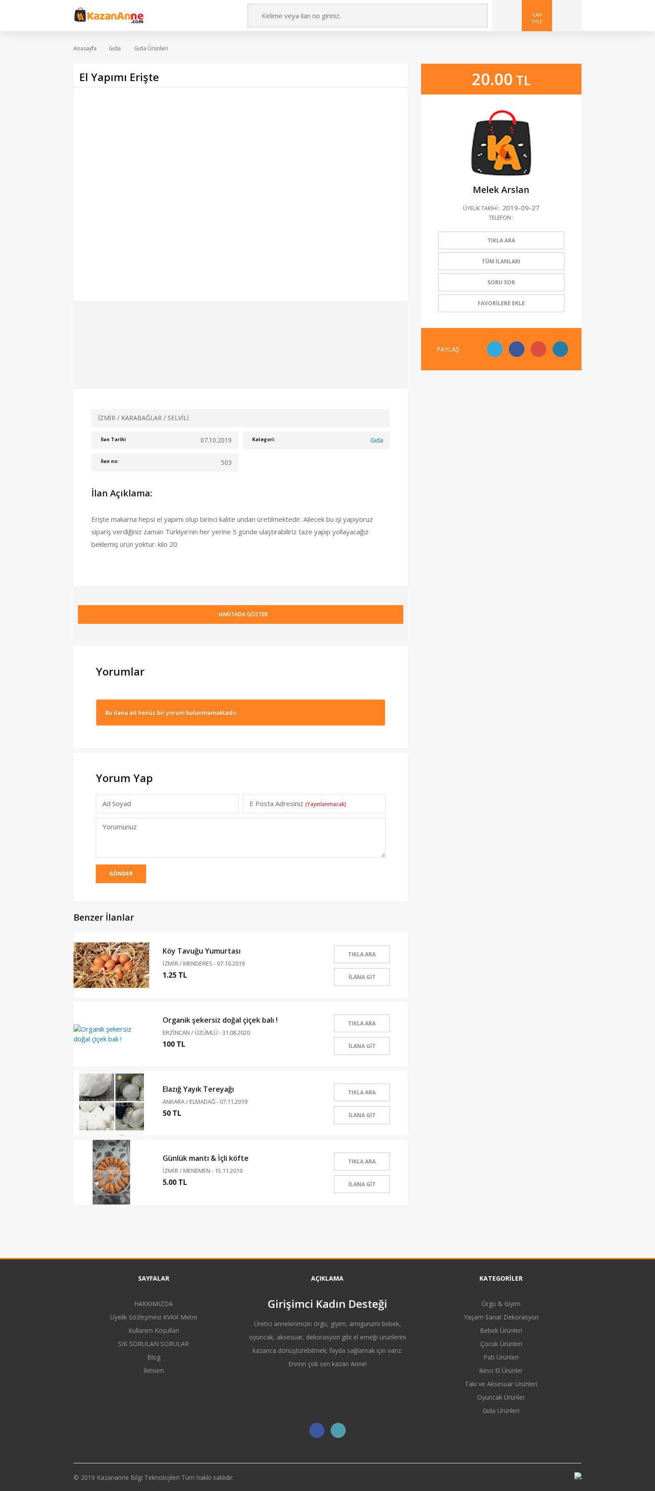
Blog (153, 1357)
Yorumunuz (119, 826)
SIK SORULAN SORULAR (153, 1343)
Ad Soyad (116, 803)
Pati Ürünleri (501, 1357)
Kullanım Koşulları (153, 1330)
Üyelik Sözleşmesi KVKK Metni (153, 1317)
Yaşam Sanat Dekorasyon (501, 1317)
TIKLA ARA (362, 954)
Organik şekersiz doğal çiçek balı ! (220, 1020)
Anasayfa (85, 48)
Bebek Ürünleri (501, 1330)
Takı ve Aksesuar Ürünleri (501, 1384)
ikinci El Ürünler (501, 1370)
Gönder (121, 873)
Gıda (115, 48)
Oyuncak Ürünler (501, 1397)
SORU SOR (501, 282)
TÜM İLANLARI (501, 261)
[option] (241, 194)
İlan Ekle (537, 18)
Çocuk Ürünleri (501, 1343)
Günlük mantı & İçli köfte (206, 1158)
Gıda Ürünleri (150, 48)
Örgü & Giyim (501, 1303)
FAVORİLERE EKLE (501, 303)
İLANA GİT (362, 977)
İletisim (153, 1370)
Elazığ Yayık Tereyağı (198, 1089)
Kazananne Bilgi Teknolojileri (139, 1477)
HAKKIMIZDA (153, 1303)
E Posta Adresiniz (298, 803)
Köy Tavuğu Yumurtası (202, 951)
